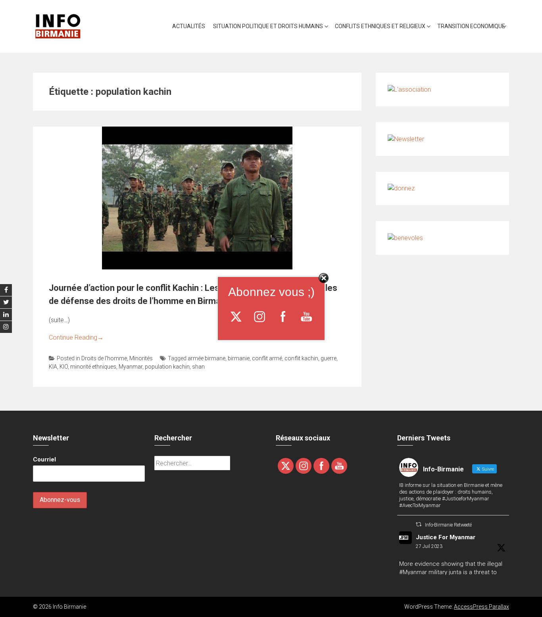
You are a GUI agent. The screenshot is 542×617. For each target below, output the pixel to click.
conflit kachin (301, 358)
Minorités (141, 358)
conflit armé (267, 358)
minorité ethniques (93, 366)
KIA (53, 366)
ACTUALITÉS (188, 26)
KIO (64, 366)
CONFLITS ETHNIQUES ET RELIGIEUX (380, 26)
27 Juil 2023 (429, 546)
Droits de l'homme (104, 358)
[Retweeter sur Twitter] (418, 524)
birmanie (239, 358)
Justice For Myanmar (445, 537)
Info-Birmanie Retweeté (448, 525)
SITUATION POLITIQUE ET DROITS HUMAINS (268, 26)
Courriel (44, 459)
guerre (328, 358)
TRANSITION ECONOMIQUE (471, 26)
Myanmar (130, 366)
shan (198, 366)
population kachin (167, 366)
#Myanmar (413, 572)
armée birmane (206, 358)
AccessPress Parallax (481, 607)
